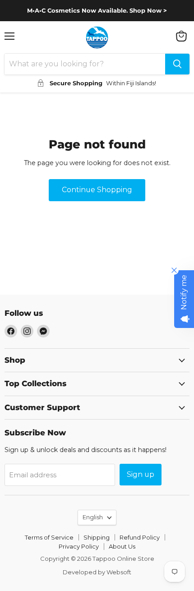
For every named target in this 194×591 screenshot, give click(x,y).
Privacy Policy (79, 546)
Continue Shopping (97, 189)
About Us (122, 546)
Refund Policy (140, 537)
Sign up (140, 474)
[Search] (177, 64)
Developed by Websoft (97, 572)
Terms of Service (49, 537)
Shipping (96, 537)
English (93, 517)
